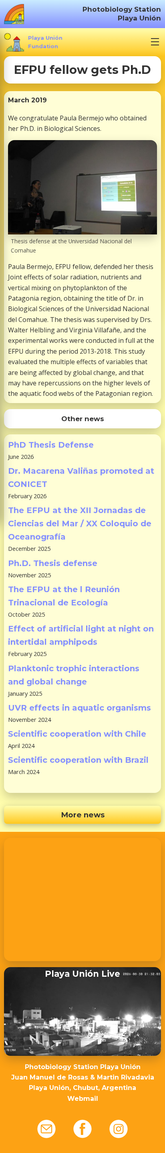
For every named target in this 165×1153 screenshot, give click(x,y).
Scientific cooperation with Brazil (78, 760)
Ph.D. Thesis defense (52, 563)
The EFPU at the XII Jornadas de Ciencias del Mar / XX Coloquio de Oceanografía (79, 523)
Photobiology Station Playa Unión (121, 13)
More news (83, 814)
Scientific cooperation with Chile (77, 734)
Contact (46, 1129)
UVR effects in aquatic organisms (79, 708)
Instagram (118, 1129)
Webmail (82, 1098)
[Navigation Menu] (155, 41)
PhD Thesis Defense (51, 445)
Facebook (82, 1129)
